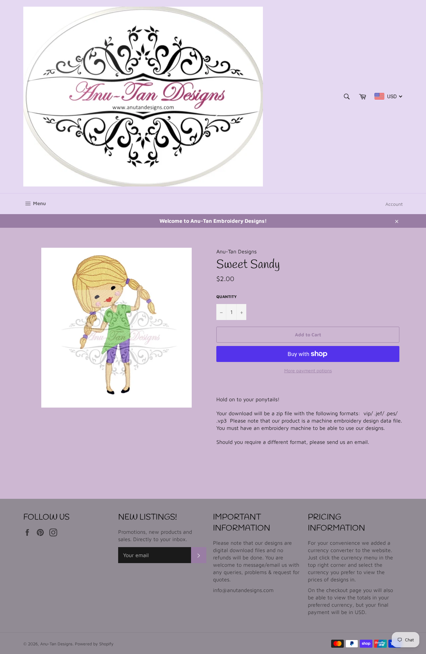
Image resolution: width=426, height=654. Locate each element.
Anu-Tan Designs (56, 643)
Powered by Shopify (94, 643)
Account (394, 204)
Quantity (226, 296)
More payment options (308, 370)
